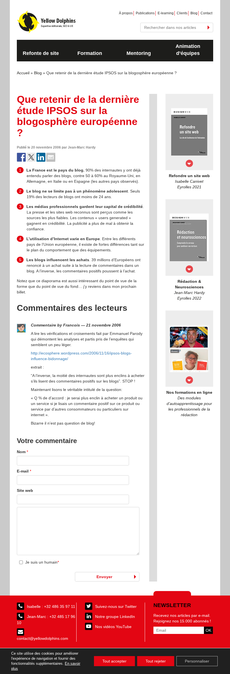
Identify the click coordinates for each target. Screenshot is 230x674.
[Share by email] (50, 157)
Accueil (23, 73)
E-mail (24, 471)
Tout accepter (114, 661)
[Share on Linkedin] (40, 157)
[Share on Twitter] (31, 157)
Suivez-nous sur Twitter (116, 606)
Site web (25, 490)
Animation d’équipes (188, 49)
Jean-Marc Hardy (82, 147)
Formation (89, 53)
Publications (145, 13)
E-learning (166, 13)
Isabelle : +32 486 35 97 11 (51, 606)
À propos (126, 13)
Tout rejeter (156, 661)
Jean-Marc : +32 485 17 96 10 (46, 619)
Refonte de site (41, 53)
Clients (182, 13)
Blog (193, 13)
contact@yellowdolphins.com (42, 638)
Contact (206, 13)
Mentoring (139, 53)
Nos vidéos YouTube (113, 626)
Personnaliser (197, 661)
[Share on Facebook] (21, 157)
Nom (22, 452)
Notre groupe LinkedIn (115, 616)
